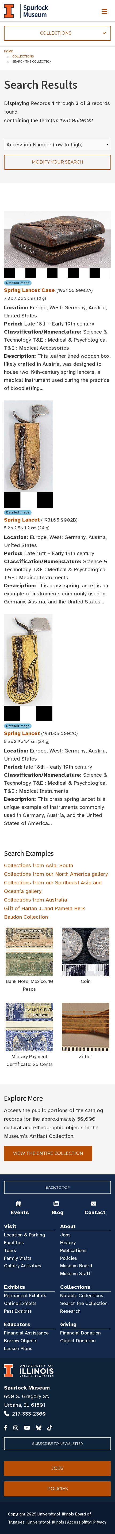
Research (70, 1311)
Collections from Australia (35, 899)
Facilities (14, 1243)
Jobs (65, 1235)
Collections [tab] (37, 33)
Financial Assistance (26, 1333)
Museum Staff (75, 1273)
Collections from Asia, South (38, 865)
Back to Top (57, 1187)
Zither (85, 1056)
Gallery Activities (22, 1266)
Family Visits (18, 1258)
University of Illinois (46, 1522)
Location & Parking (24, 1235)
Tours (10, 1250)
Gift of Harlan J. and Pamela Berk (44, 908)
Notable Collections (81, 1295)
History (68, 1243)
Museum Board (76, 1266)
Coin (86, 981)
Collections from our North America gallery (56, 874)
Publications (73, 1250)
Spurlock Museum (27, 1387)
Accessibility (78, 1522)
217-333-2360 (29, 1413)
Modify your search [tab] (57, 162)
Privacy (99, 1522)
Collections (23, 56)
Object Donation (78, 1341)
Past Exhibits (18, 1311)
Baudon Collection (26, 917)
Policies (68, 1258)
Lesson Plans (18, 1348)
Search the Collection (84, 1303)
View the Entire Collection (48, 1153)
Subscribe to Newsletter (57, 1443)
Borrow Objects (20, 1341)
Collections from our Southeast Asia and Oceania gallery (53, 887)
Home (8, 51)
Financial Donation (80, 1333)
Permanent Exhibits (25, 1295)
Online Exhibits (20, 1303)
